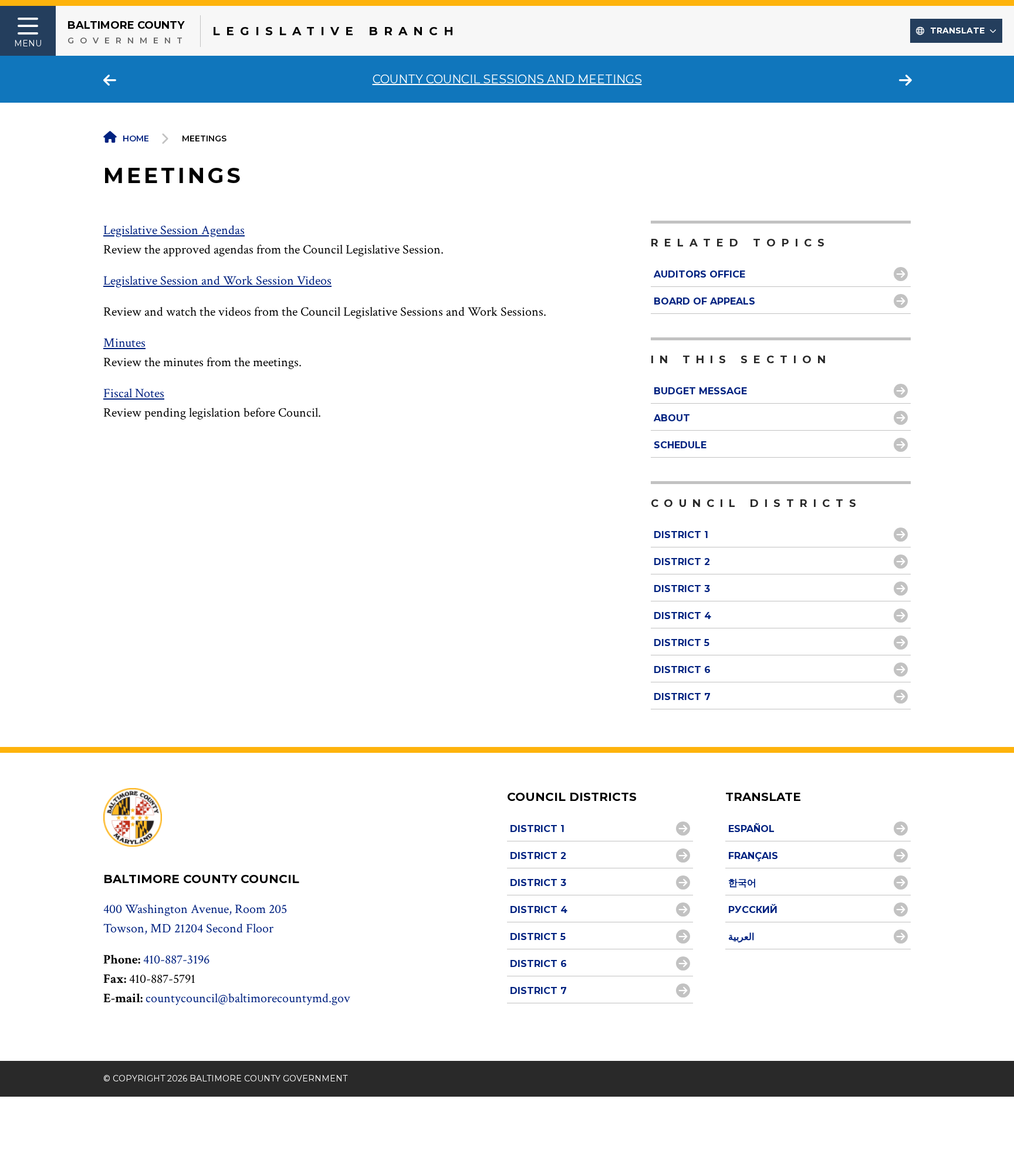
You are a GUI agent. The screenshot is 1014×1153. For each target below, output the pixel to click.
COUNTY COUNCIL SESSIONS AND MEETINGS (507, 79)
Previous (109, 79)
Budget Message (700, 391)
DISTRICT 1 (681, 534)
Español (751, 828)
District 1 (537, 828)
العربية (741, 936)
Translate (957, 30)
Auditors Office (699, 274)
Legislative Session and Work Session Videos (217, 280)
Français (753, 855)
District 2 (538, 855)
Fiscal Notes (133, 393)
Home (136, 138)
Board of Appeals (704, 301)
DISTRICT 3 (682, 588)
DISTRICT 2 (682, 561)
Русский (753, 909)
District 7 (538, 990)
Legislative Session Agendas (174, 230)
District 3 (538, 882)
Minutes (124, 342)
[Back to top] (986, 1122)
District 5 (538, 936)
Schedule (680, 445)
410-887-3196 (176, 959)
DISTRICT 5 (681, 642)
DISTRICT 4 (682, 615)
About (672, 418)
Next (905, 79)
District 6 (538, 963)
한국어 (742, 882)
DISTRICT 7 (682, 696)
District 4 (538, 909)
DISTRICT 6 (682, 669)
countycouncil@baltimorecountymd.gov (248, 998)
